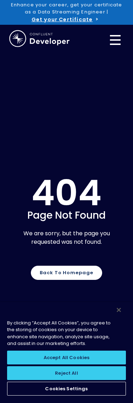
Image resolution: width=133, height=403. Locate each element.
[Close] (119, 310)
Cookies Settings (66, 388)
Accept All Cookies (66, 357)
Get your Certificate (62, 19)
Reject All (66, 373)
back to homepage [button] (66, 272)
